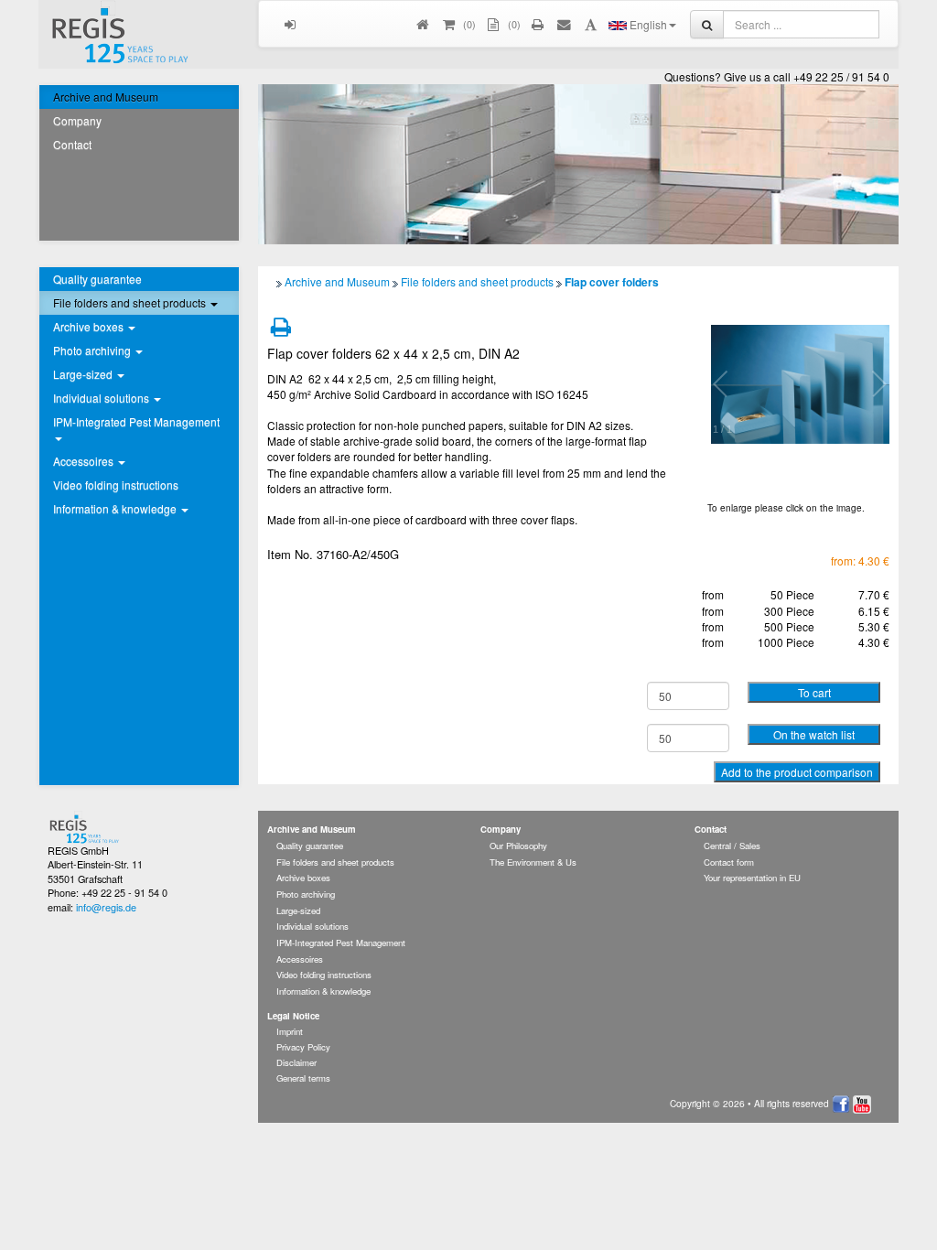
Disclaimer (296, 1062)
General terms (303, 1078)
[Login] (290, 24)
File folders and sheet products (477, 281)
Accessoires (299, 959)
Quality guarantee (97, 278)
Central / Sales (732, 845)
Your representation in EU (752, 877)
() (468, 23)
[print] (538, 24)
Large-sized (298, 910)
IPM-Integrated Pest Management (340, 942)
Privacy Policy (303, 1046)
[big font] (590, 24)
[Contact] (565, 24)
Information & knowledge (323, 991)
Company (77, 120)
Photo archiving (305, 894)
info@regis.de (106, 907)
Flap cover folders (612, 282)
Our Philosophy (518, 845)
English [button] (647, 24)
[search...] (707, 24)
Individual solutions (312, 926)
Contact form (729, 862)
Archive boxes (303, 877)
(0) (513, 23)
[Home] (423, 24)
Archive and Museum (105, 96)
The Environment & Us (533, 862)
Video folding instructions (115, 484)
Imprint (289, 1031)
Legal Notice (293, 1015)
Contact (72, 144)
